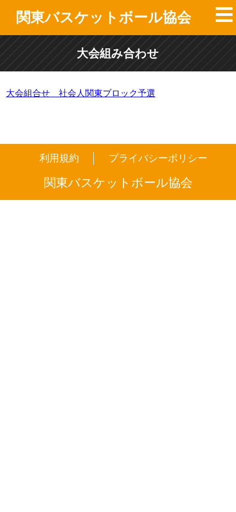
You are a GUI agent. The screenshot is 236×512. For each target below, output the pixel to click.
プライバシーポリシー (158, 158)
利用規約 (59, 158)
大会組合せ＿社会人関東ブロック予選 (80, 93)
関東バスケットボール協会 (104, 17)
